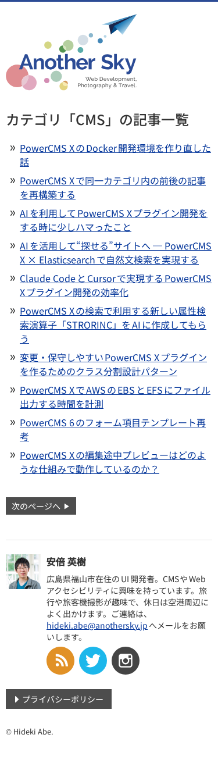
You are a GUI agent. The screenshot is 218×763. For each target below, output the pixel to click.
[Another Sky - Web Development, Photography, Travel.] (71, 83)
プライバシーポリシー (62, 699)
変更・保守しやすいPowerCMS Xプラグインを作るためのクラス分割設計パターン (113, 364)
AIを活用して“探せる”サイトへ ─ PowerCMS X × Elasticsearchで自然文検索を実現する (116, 252)
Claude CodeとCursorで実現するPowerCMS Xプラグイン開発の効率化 (116, 285)
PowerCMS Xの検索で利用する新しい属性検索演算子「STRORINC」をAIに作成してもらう (113, 324)
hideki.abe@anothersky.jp (97, 625)
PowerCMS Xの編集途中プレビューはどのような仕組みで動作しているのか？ (113, 462)
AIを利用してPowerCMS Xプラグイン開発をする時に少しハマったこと (114, 220)
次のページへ (36, 506)
